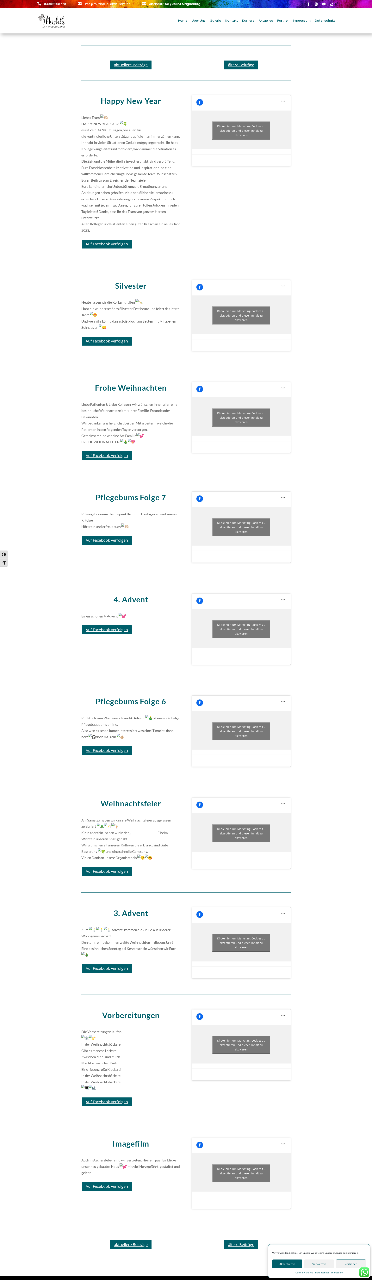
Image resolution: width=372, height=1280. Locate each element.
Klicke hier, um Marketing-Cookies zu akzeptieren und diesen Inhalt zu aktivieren (241, 130)
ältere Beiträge (241, 64)
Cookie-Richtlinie (304, 1272)
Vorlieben (351, 1264)
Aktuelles (266, 20)
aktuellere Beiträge (131, 64)
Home (182, 20)
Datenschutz (322, 1272)
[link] (144, 833)
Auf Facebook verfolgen (107, 244)
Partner (283, 20)
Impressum (337, 1272)
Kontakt (231, 20)
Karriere (248, 20)
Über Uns (199, 20)
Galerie (215, 20)
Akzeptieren (287, 1264)
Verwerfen (319, 1264)
